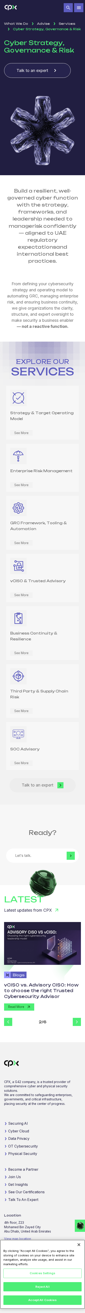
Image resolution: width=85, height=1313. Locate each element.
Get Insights (18, 1184)
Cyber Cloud (18, 1131)
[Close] (79, 1245)
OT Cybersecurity (23, 1146)
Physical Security (22, 1154)
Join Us (14, 1177)
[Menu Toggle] (78, 7)
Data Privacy (18, 1138)
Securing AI (18, 1123)
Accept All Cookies (42, 1300)
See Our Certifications (26, 1192)
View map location (17, 1239)
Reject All (42, 1286)
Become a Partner (23, 1169)
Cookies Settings (42, 1273)
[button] (68, 7)
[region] (42, 1274)
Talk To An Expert (23, 1200)
